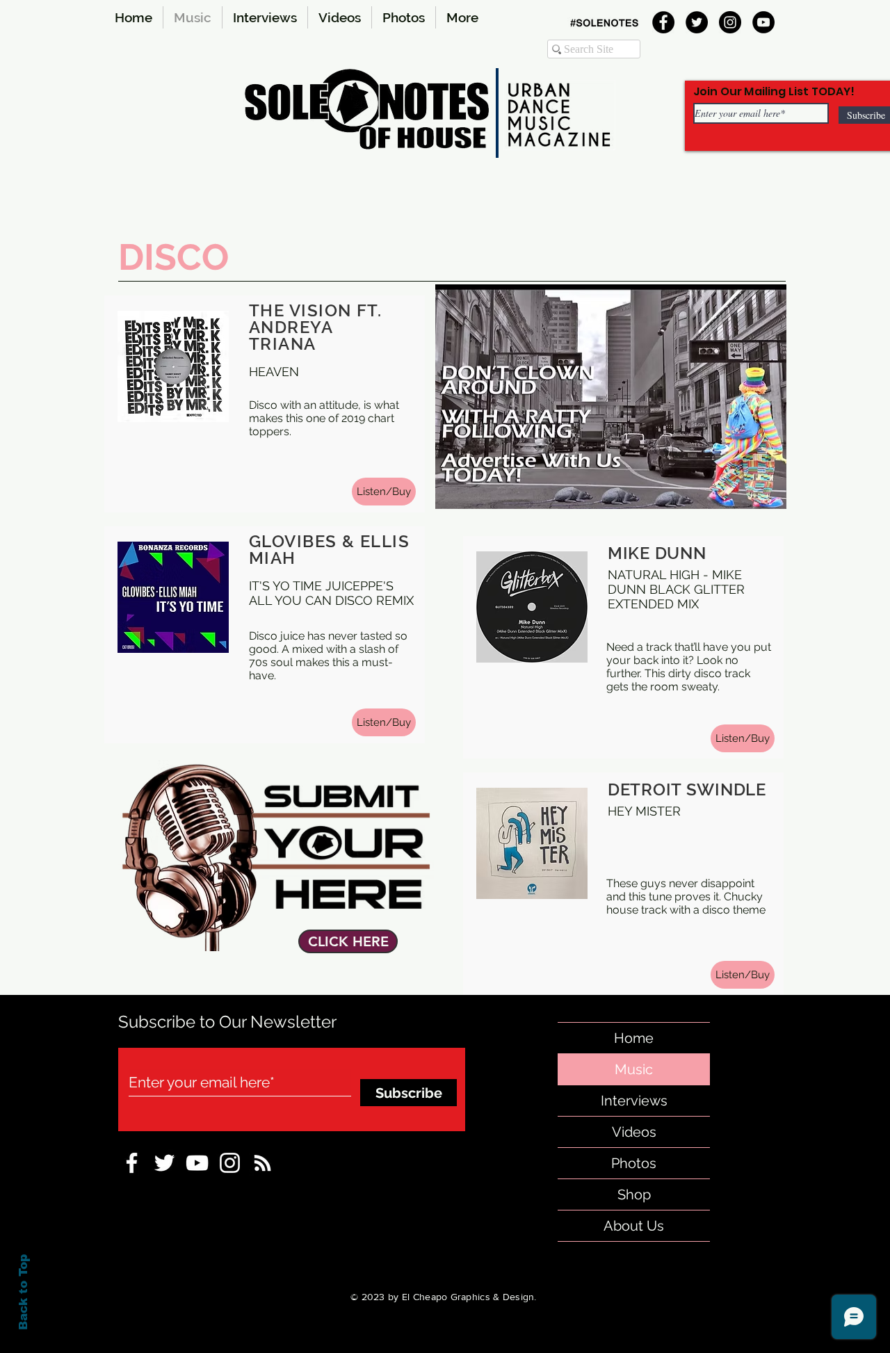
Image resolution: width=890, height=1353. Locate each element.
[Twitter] (697, 22)
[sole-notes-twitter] (164, 1162)
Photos (633, 1163)
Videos (634, 1132)
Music (634, 1069)
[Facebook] (663, 22)
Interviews (634, 1100)
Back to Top (23, 1292)
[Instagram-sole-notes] (229, 1162)
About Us (634, 1225)
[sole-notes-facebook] (197, 1162)
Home (634, 1038)
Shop (634, 1194)
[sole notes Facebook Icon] (131, 1162)
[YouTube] (763, 22)
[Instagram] (730, 22)
